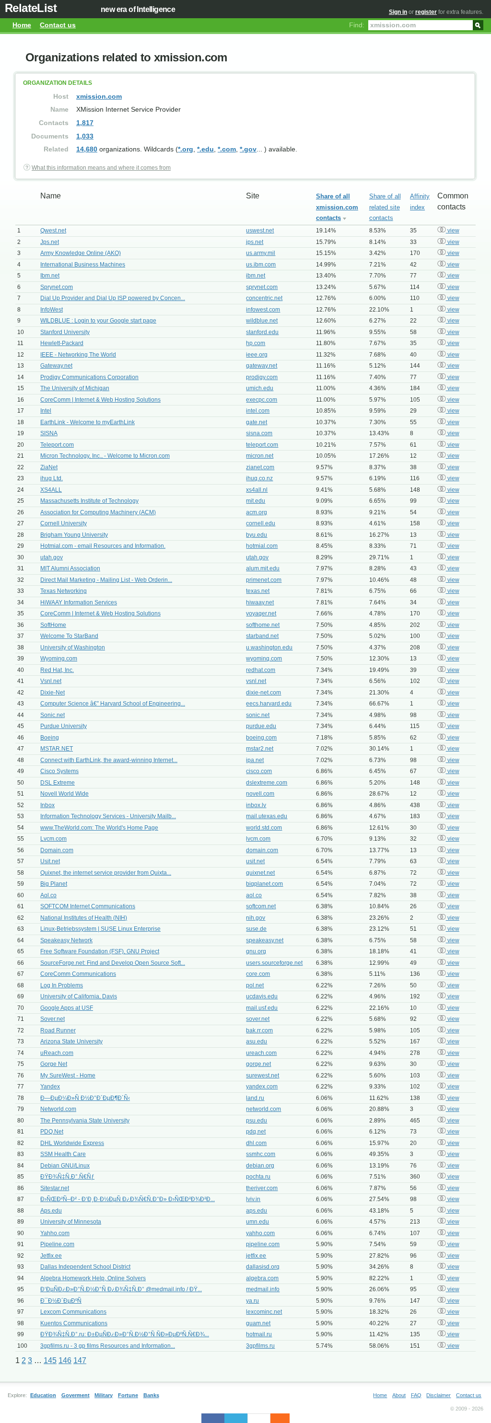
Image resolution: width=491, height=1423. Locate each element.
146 (64, 1360)
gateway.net (261, 365)
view (452, 230)
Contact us (58, 25)
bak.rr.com (259, 1030)
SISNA (49, 433)
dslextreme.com (266, 782)
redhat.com (260, 670)
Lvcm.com (53, 838)
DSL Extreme (57, 782)
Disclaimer (438, 1395)
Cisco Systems (59, 771)
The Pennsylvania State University (84, 1120)
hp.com (255, 343)
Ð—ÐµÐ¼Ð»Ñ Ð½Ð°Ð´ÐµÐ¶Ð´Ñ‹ (85, 1098)
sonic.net (257, 715)
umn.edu (257, 1221)
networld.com (263, 1109)
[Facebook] (212, 1418)
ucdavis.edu (262, 996)
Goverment (75, 1395)
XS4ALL (51, 489)
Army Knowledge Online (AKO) (80, 253)
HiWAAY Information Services (78, 602)
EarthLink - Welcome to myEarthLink (87, 422)
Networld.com (58, 1109)
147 (79, 1360)
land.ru (255, 1098)
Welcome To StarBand (69, 636)
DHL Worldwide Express (72, 1143)
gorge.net (258, 1064)
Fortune (128, 1395)
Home (21, 25)
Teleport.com (57, 444)
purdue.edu (261, 726)
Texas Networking (63, 591)
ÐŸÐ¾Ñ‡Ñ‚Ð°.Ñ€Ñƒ (67, 1176)
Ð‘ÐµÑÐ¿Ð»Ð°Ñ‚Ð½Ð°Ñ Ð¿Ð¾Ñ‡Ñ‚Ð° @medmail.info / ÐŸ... (121, 1289)
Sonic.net (52, 715)
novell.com (260, 793)
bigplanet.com (264, 883)
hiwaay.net (260, 602)
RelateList (31, 7)
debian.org (260, 1165)
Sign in (398, 12)
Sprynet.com (56, 287)
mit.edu (255, 500)
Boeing (49, 737)
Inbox (47, 805)
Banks (151, 1395)
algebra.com (262, 1278)
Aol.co (48, 895)
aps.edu (256, 1210)
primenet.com (263, 580)
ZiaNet (49, 467)
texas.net (257, 591)
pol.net (255, 985)
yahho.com (260, 1233)
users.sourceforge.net (274, 963)
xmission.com (99, 96)
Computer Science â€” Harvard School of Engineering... (112, 703)
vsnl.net (256, 681)
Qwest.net (53, 230)
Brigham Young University (74, 535)
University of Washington (72, 647)
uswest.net (260, 230)
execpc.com (261, 399)
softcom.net (261, 906)
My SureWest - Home (67, 1075)
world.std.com (264, 827)
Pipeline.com (57, 1244)
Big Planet (53, 883)
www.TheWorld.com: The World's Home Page (99, 827)
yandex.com (262, 1086)
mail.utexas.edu (266, 816)
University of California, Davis (78, 996)
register (426, 12)
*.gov (248, 149)
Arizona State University (71, 1041)
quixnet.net (260, 872)
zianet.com (260, 467)
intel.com (257, 410)
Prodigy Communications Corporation (89, 377)
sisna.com (259, 433)
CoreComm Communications (78, 974)
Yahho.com (55, 1233)
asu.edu (256, 1041)
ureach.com (261, 1053)
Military (103, 1395)
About (399, 1395)
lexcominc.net (264, 1311)
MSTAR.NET (56, 748)
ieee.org (257, 354)
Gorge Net (53, 1064)
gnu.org (256, 951)
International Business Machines (82, 264)
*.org (185, 149)
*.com (227, 149)
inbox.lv (256, 805)
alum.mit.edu (263, 568)
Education (43, 1395)
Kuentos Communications (73, 1323)
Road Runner (58, 1030)
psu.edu (256, 1120)
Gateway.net (56, 365)
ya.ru (252, 1300)
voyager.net (261, 613)
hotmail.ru (259, 1334)
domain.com (262, 850)
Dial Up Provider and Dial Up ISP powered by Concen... (112, 298)
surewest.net (262, 1075)
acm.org (256, 512)
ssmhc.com (260, 1154)
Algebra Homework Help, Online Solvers (93, 1278)
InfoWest (51, 309)
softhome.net (263, 625)
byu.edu (256, 535)
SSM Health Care (63, 1154)
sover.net (257, 1019)
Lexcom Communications (73, 1311)
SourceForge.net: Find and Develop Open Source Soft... (112, 963)
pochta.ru (258, 1176)
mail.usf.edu (262, 1008)
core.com (258, 974)
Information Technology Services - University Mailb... (108, 816)
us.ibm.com (261, 264)
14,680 (86, 149)
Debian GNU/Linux (65, 1165)
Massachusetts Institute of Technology (89, 500)
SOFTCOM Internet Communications (87, 906)
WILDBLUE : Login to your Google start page (98, 320)
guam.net (258, 1323)
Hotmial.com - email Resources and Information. (102, 546)
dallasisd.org (263, 1266)
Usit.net (50, 861)
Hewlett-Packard (61, 343)
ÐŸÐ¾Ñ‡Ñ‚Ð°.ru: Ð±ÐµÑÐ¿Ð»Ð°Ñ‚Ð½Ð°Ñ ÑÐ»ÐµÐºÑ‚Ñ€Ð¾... (124, 1334)
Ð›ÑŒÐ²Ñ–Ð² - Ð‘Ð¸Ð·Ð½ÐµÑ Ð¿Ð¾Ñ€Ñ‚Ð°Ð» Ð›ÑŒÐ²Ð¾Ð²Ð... (127, 1199)
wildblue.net (262, 320)
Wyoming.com (58, 658)
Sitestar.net (54, 1188)
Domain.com (56, 850)
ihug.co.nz (259, 478)
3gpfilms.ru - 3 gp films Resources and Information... (107, 1345)
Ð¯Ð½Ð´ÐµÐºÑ (61, 1300)
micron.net (259, 455)
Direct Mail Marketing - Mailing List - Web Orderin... (106, 580)
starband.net (262, 636)
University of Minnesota (70, 1221)
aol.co (254, 895)
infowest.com (263, 309)
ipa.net (255, 760)
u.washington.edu (269, 647)
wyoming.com (264, 658)
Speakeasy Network (66, 940)
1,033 (85, 136)
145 (50, 1360)
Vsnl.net (50, 681)
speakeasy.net (264, 940)
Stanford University (65, 332)
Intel (45, 410)
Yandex (50, 1086)
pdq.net (256, 1131)
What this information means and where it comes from (101, 167)
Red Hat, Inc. (57, 670)
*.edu (205, 149)
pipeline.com (263, 1244)
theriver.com (262, 1188)
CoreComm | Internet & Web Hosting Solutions (100, 399)
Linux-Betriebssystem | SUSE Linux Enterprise (100, 929)
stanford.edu (262, 332)
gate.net (256, 422)
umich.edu (259, 388)
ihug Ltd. (51, 478)
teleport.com (262, 444)
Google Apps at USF (66, 1008)
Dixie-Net (52, 692)
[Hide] (285, 1418)
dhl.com (256, 1143)
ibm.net (255, 275)
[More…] (275, 1418)
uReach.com (56, 1053)
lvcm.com (258, 838)
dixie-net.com (263, 692)
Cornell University (63, 523)
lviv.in (253, 1199)
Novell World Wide (64, 793)
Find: (356, 25)
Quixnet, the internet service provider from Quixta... (105, 872)
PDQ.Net (51, 1131)
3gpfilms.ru (260, 1345)
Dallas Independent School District (85, 1266)
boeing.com (261, 737)
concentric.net (264, 298)
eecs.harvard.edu (269, 703)
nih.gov (255, 917)
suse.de (256, 929)
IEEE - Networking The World (78, 354)
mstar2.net (259, 748)
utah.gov (51, 557)
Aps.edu (51, 1210)
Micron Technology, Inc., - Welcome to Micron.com (105, 455)
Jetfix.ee (51, 1255)
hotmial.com (262, 546)
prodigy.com (262, 377)
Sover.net (52, 1019)
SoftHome (53, 625)
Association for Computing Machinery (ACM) (98, 512)
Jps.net (49, 242)
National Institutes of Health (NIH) (83, 917)
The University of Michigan (74, 388)
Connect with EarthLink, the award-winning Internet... (108, 760)
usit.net (255, 861)
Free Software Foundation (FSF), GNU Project (99, 951)
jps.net (254, 242)
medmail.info (263, 1289)
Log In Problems (61, 985)
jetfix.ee (256, 1255)
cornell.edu (260, 523)
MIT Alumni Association (70, 568)
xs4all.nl (257, 489)
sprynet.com (262, 287)
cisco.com (259, 771)
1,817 (85, 123)
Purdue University (63, 726)
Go (478, 24)
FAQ (416, 1395)
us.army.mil (260, 253)
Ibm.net (49, 275)
